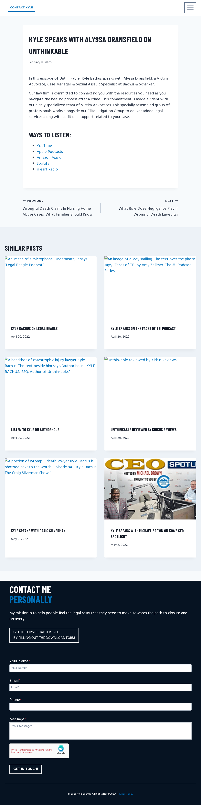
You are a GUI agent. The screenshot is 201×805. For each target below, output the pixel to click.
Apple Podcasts (50, 152)
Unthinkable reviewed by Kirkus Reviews (143, 429)
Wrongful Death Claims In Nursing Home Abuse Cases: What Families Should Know (58, 208)
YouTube (44, 146)
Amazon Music (49, 158)
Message (17, 719)
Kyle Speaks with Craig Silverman (38, 530)
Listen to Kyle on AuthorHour (35, 429)
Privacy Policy (125, 794)
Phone (15, 700)
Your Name (19, 661)
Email (14, 681)
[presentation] (51, 286)
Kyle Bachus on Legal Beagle (34, 328)
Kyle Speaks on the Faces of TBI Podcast (143, 328)
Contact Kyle (21, 7)
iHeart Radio (47, 169)
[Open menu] (190, 7)
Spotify (43, 163)
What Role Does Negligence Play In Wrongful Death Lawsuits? (148, 208)
